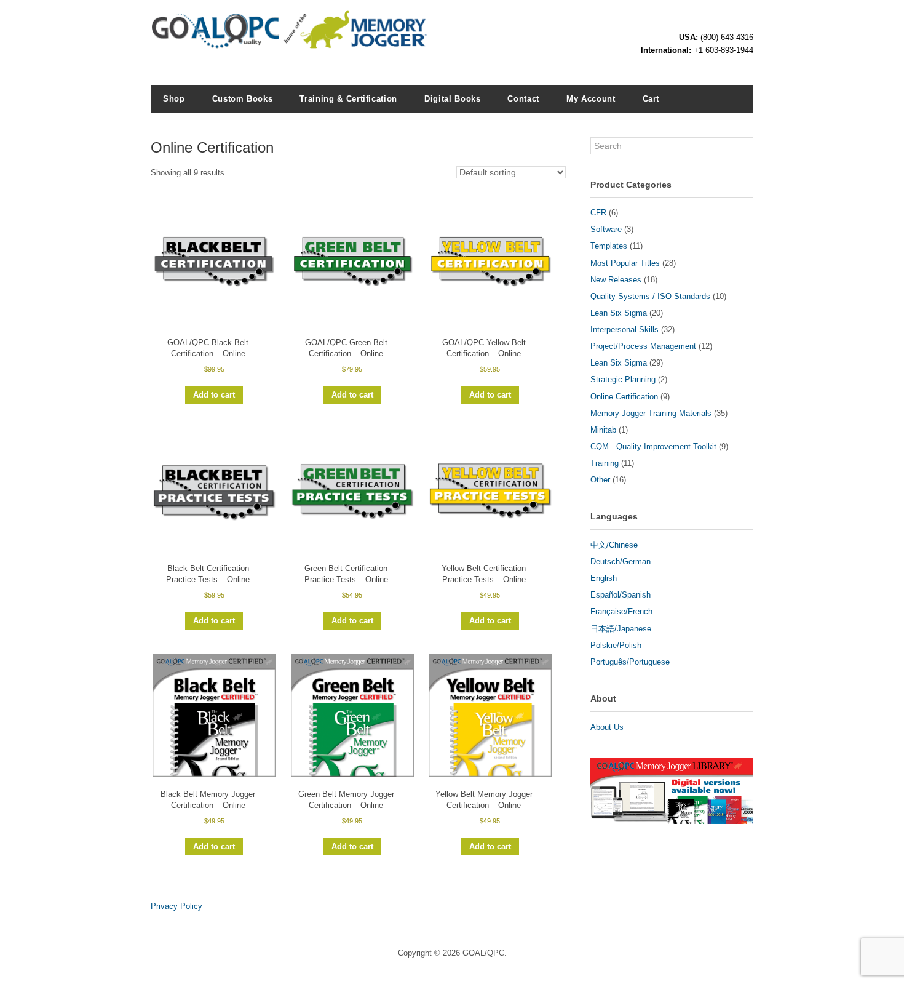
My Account (591, 98)
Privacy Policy (176, 906)
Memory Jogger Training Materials (651, 413)
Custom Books (242, 98)
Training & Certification (348, 98)
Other (600, 479)
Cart (651, 98)
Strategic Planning (623, 379)
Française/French (621, 611)
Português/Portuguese (630, 661)
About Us (607, 727)
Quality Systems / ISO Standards (650, 296)
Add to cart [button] (214, 394)
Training (604, 463)
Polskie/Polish (615, 645)
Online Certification (624, 396)
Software (606, 229)
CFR (598, 212)
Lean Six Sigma (618, 313)
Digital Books (452, 98)
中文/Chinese (614, 545)
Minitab (603, 429)
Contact (523, 98)
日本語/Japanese (620, 628)
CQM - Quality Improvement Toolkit (653, 446)
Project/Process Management (643, 346)
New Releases (615, 279)
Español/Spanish (620, 594)
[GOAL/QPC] (289, 43)
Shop (174, 98)
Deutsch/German (620, 561)
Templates (608, 245)
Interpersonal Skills (624, 329)
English (603, 578)
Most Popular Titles (625, 263)
